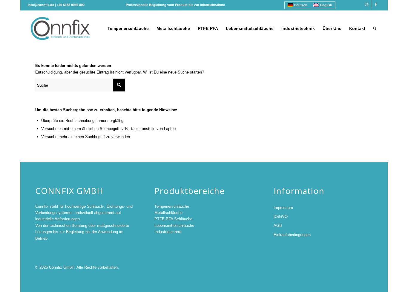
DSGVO (281, 216)
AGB (278, 225)
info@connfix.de (41, 5)
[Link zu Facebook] (375, 4)
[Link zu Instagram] (366, 4)
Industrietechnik (168, 232)
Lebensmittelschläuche (174, 225)
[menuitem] (128, 28)
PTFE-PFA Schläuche (173, 219)
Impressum (283, 207)
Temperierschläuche (171, 206)
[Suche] (374, 28)
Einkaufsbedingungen (292, 235)
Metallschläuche (168, 212)
